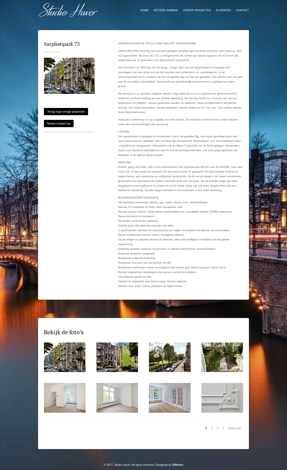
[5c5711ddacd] (170, 412)
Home (144, 10)
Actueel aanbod (166, 10)
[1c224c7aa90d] (222, 412)
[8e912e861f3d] (170, 372)
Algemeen (223, 10)
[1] (69, 93)
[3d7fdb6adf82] (65, 412)
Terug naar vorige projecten (66, 111)
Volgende (234, 428)
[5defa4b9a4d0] (117, 372)
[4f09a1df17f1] (117, 412)
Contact (242, 10)
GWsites (177, 464)
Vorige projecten (197, 10)
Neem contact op (58, 123)
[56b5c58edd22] (222, 372)
